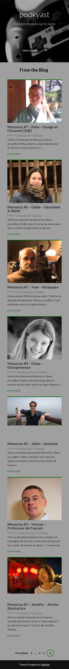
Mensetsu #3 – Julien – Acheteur (32, 444)
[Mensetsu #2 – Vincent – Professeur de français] (34, 513)
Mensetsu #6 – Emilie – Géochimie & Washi (34, 209)
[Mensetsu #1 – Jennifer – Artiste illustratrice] (34, 575)
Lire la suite (13, 153)
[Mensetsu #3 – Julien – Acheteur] (34, 411)
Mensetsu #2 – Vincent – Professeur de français (26, 526)
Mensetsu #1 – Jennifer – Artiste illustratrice (33, 606)
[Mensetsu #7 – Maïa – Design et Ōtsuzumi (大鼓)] (34, 113)
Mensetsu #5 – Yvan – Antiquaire (33, 287)
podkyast (34, 14)
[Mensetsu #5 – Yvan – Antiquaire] (34, 267)
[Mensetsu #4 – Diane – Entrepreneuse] (34, 356)
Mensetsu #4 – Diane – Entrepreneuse (25, 365)
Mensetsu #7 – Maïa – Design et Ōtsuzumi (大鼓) (32, 129)
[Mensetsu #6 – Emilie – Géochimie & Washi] (34, 186)
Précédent (21, 653)
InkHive (45, 664)
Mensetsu (38, 135)
